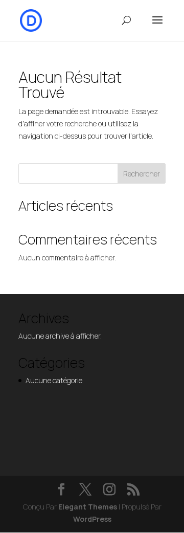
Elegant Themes (87, 507)
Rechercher (141, 174)
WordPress (92, 519)
